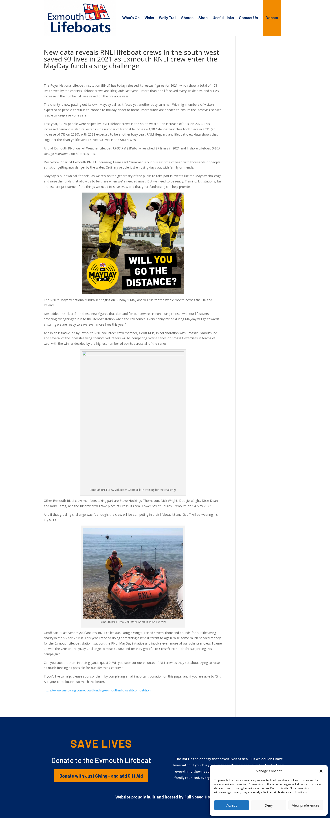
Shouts (187, 18)
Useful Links (223, 18)
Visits (149, 18)
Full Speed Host (199, 797)
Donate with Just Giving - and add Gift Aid (101, 776)
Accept (231, 805)
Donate (272, 18)
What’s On (131, 18)
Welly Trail (167, 18)
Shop (203, 18)
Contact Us (248, 18)
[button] (321, 771)
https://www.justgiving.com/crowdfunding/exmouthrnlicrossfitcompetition (97, 690)
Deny (269, 805)
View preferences (305, 805)
